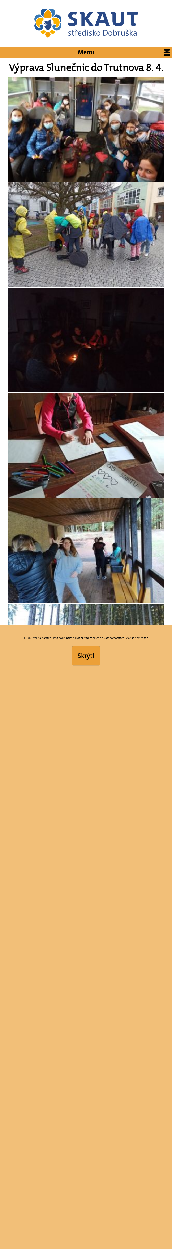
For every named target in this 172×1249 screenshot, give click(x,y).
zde (146, 638)
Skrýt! (86, 655)
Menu (86, 52)
